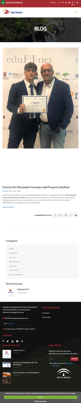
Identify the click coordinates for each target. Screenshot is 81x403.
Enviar (74, 359)
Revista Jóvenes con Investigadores (26, 373)
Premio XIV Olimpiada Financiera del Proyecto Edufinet (36, 187)
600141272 (10, 324)
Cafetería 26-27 (23, 289)
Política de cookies (40, 401)
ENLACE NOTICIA (8, 207)
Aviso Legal (46, 317)
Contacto (53, 2)
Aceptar (40, 397)
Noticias (6, 191)
